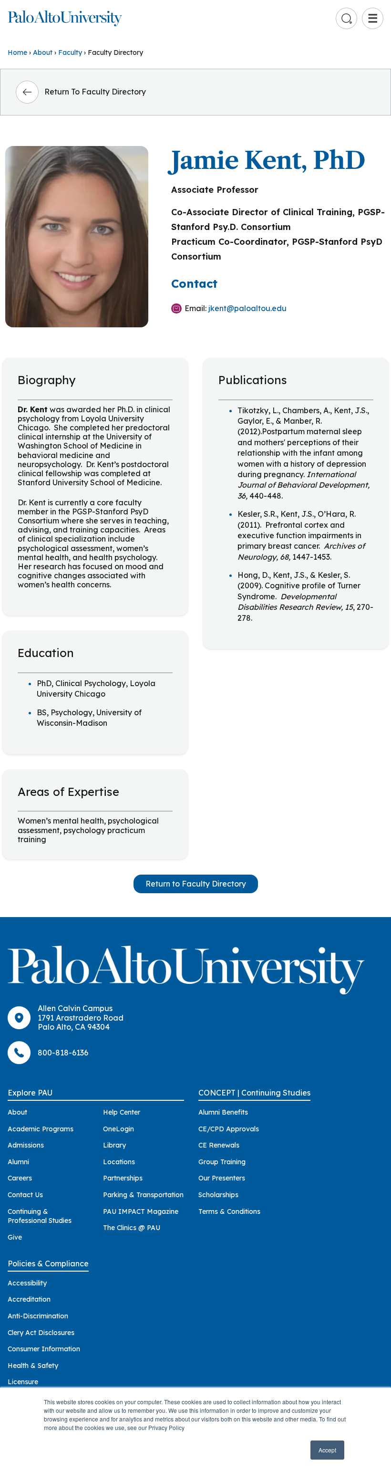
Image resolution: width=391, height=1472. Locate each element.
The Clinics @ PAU (131, 1227)
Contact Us (25, 1194)
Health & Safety (33, 1365)
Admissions (26, 1145)
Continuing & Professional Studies (40, 1216)
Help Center (121, 1112)
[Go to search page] (346, 18)
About (42, 52)
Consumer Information (44, 1349)
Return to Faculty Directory (195, 883)
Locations (119, 1162)
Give (15, 1237)
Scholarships (218, 1194)
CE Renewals (218, 1145)
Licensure (23, 1382)
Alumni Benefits (223, 1112)
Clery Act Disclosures (41, 1332)
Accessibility (27, 1283)
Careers (20, 1178)
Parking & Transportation (143, 1194)
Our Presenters (221, 1178)
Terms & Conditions (229, 1211)
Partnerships (123, 1178)
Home (17, 52)
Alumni (18, 1162)
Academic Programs (40, 1129)
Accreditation (29, 1299)
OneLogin (118, 1129)
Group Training (222, 1162)
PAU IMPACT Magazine (140, 1211)
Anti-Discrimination (38, 1316)
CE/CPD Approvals (228, 1129)
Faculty (70, 52)
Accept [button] (327, 1450)
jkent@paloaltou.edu (247, 308)
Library (114, 1145)
